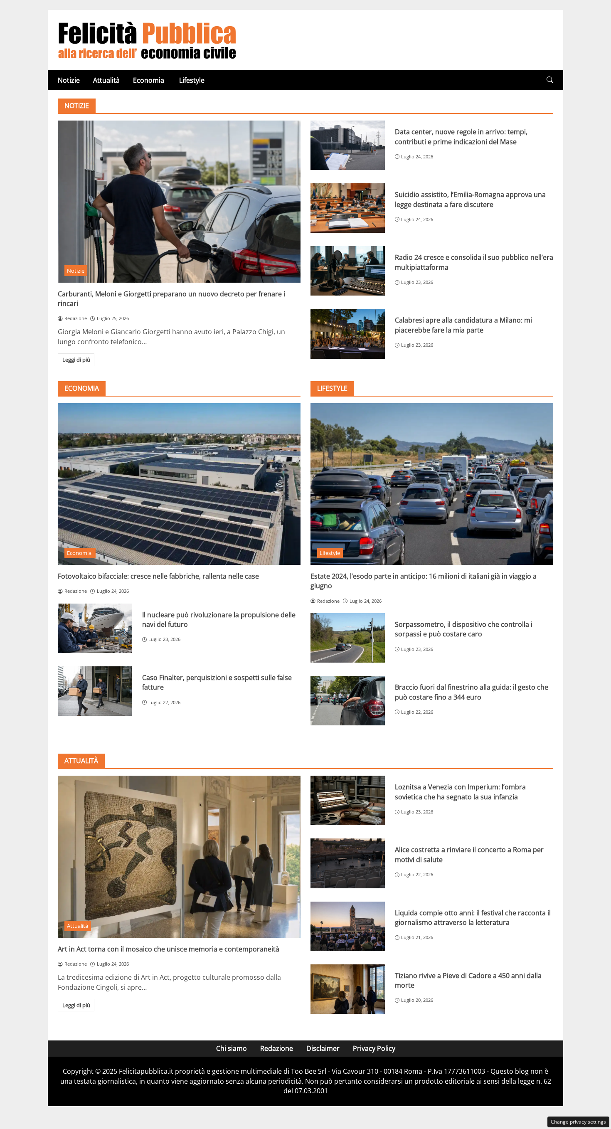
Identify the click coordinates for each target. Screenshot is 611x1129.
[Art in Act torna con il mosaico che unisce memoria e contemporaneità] (179, 856)
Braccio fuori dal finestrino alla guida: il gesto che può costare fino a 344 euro (471, 692)
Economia (149, 80)
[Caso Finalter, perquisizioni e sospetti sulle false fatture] (95, 691)
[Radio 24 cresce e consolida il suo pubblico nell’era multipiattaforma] (347, 271)
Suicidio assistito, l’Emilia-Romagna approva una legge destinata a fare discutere (470, 199)
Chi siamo (231, 1048)
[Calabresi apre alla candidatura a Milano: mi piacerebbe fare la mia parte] (347, 333)
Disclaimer (323, 1048)
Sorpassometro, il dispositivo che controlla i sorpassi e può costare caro (463, 629)
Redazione (276, 1048)
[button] (550, 80)
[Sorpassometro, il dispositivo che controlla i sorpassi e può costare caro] (347, 638)
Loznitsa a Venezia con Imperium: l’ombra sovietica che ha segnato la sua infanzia (460, 791)
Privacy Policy (374, 1048)
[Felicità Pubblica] (147, 39)
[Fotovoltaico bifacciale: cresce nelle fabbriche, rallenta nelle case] (179, 484)
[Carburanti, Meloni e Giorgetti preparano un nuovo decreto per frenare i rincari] (179, 201)
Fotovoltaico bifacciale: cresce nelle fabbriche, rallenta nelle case (158, 576)
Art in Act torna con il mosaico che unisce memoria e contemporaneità (168, 949)
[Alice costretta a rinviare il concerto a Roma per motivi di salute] (347, 863)
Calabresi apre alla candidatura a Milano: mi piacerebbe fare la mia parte (463, 325)
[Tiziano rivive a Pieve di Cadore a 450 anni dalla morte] (347, 989)
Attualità (106, 80)
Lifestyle (191, 80)
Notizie (69, 80)
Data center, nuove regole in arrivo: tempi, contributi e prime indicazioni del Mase (461, 136)
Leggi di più (76, 359)
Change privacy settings (578, 1121)
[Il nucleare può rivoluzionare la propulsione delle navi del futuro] (95, 628)
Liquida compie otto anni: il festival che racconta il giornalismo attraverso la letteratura (473, 917)
